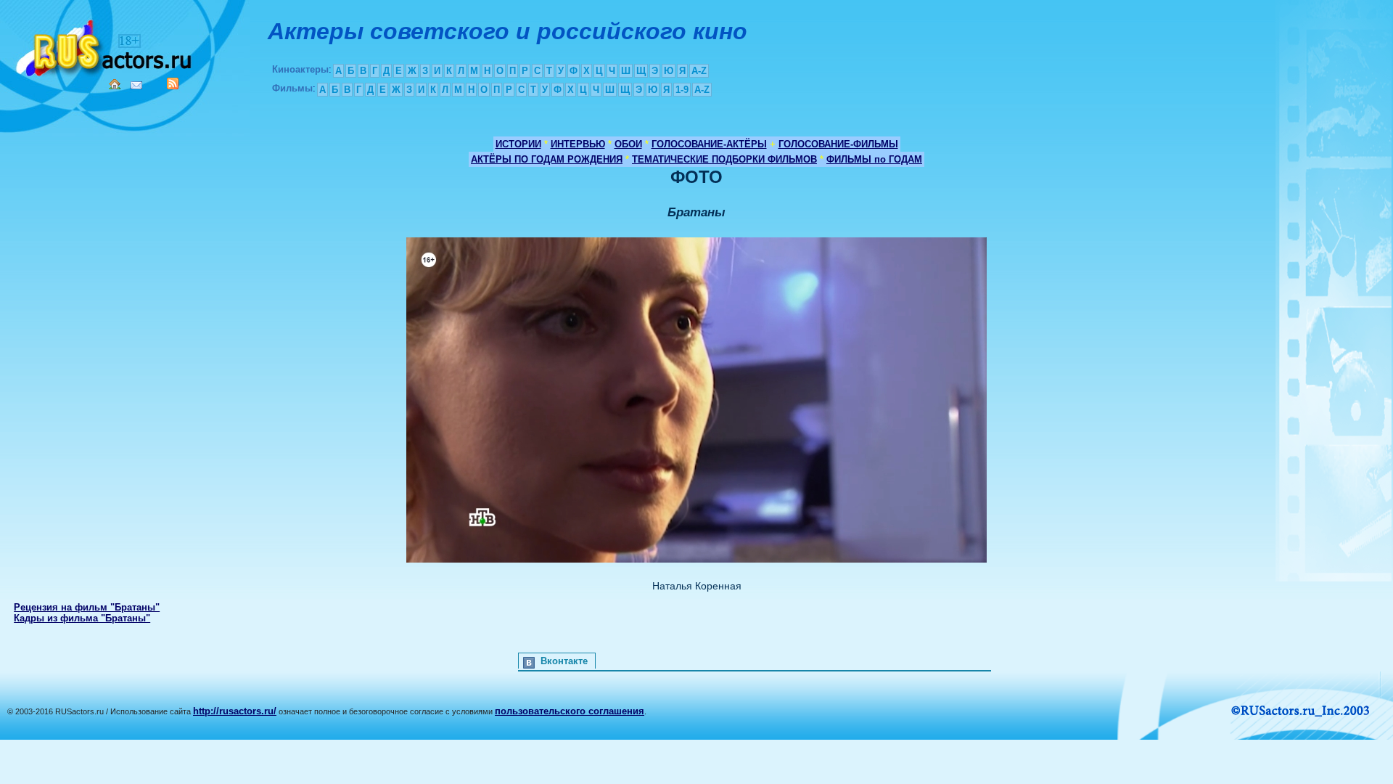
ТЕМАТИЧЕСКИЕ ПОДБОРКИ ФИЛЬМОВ (724, 159)
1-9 (682, 89)
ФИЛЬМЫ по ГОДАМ (874, 159)
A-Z (699, 70)
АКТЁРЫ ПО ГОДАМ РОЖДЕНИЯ (546, 159)
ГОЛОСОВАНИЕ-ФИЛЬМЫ (838, 144)
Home (114, 84)
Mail (136, 85)
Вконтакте (564, 661)
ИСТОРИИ (518, 144)
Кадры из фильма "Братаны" (82, 618)
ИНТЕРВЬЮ (578, 144)
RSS (172, 83)
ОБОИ (628, 144)
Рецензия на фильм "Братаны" (87, 607)
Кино (105, 45)
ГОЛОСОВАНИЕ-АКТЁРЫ (709, 144)
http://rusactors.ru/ (234, 711)
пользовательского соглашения (569, 711)
